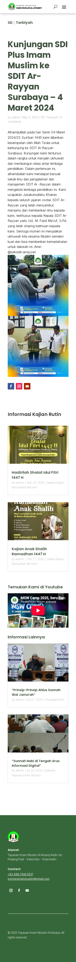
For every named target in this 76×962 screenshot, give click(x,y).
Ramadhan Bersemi (24, 487)
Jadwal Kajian (55, 482)
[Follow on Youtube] (27, 386)
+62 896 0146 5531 (20, 874)
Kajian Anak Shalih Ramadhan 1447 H (29, 551)
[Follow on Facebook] (11, 386)
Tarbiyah (24, 22)
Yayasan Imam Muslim (26, 775)
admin (16, 117)
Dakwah (50, 770)
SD (10, 22)
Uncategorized (54, 699)
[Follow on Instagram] (19, 386)
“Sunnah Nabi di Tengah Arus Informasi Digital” (36, 763)
